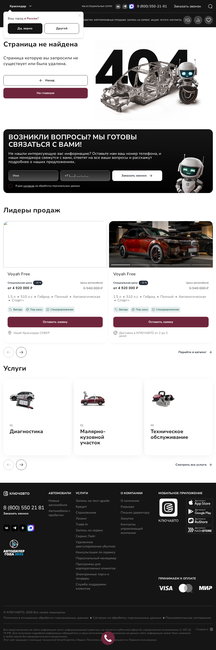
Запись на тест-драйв (92, 501)
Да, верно (25, 28)
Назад (49, 80)
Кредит (81, 506)
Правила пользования (143, 640)
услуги (164, 20)
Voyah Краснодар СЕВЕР (32, 333)
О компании (130, 501)
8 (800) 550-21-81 (152, 6)
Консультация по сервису (95, 552)
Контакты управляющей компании (132, 528)
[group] (37, 417)
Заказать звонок (134, 176)
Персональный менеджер (96, 558)
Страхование (86, 512)
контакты (176, 20)
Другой (62, 28)
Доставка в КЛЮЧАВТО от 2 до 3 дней (143, 335)
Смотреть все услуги (191, 465)
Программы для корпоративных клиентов (96, 566)
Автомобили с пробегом (59, 513)
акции (155, 20)
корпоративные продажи (110, 20)
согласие (28, 186)
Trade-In (82, 524)
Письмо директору (135, 512)
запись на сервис (138, 20)
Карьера (127, 506)
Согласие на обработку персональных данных (127, 617)
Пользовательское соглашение (188, 617)
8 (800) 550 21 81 (23, 507)
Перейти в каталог (192, 352)
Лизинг (81, 518)
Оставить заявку (55, 322)
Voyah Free (19, 274)
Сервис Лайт (85, 536)
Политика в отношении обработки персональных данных (46, 617)
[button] (21, 352)
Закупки (127, 518)
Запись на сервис (89, 530)
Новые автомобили (58, 503)
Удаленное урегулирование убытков (95, 544)
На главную (45, 93)
